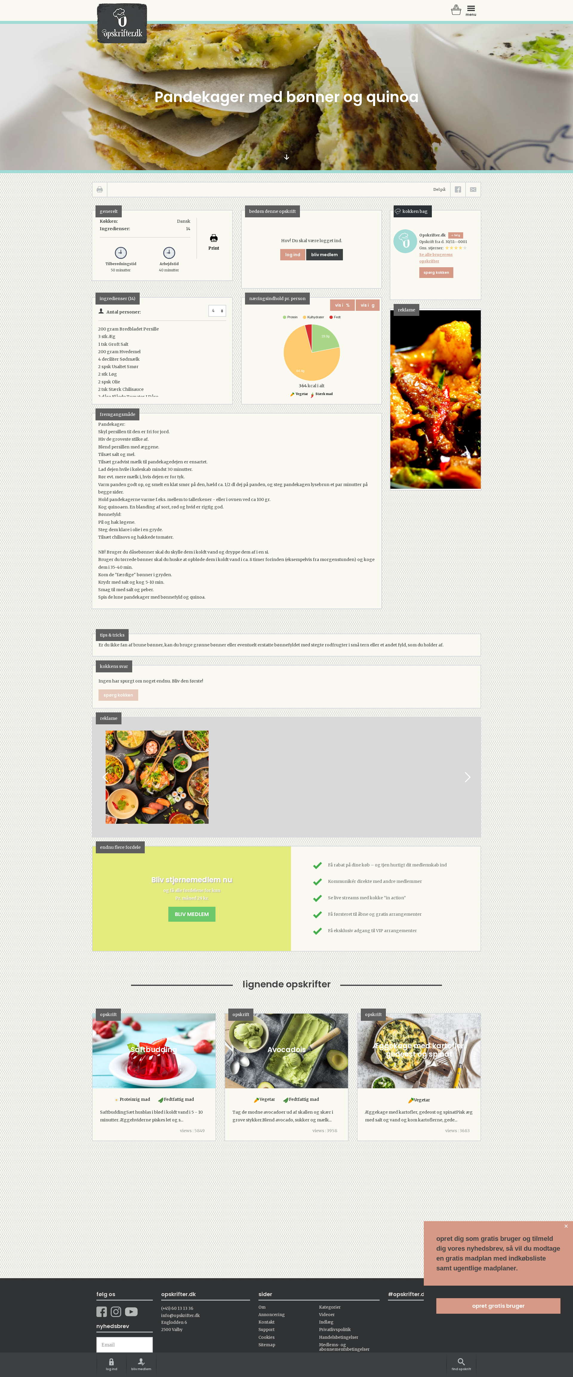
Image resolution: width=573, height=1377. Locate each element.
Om (262, 1307)
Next (467, 777)
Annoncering (271, 1314)
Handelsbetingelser (338, 1337)
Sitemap (266, 1344)
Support (266, 1329)
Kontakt (266, 1322)
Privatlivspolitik (335, 1329)
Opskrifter (122, 23)
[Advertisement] (287, 783)
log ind (292, 255)
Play (97, 777)
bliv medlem (324, 255)
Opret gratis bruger (498, 1306)
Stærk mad (324, 394)
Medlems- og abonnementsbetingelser (344, 1347)
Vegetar (301, 394)
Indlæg (326, 1322)
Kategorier (330, 1307)
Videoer (327, 1314)
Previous (105, 777)
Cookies (266, 1337)
